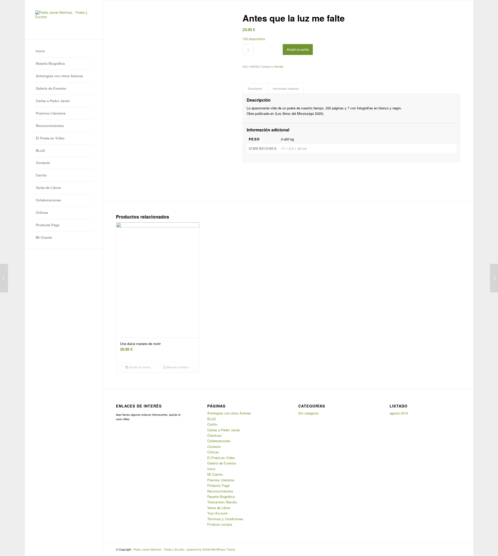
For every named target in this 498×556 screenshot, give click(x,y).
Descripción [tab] (255, 88)
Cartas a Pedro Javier (53, 100)
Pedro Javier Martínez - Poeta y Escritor (159, 549)
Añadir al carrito (298, 49)
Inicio (40, 50)
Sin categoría (308, 413)
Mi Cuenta (44, 237)
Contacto (43, 162)
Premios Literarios (51, 113)
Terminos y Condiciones (225, 518)
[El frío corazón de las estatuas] (494, 278)
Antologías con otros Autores (59, 75)
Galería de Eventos (51, 88)
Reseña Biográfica (50, 63)
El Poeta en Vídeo (50, 138)
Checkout (214, 435)
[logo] (63, 19)
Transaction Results (222, 501)
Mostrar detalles (177, 367)
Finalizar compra (219, 524)
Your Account (217, 513)
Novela (278, 66)
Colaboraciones (48, 200)
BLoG (40, 150)
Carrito (41, 175)
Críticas (42, 212)
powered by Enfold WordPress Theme (211, 549)
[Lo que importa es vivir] (4, 278)
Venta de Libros (48, 187)
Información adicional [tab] (286, 88)
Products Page (47, 224)
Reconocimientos (50, 125)
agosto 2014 (399, 413)
